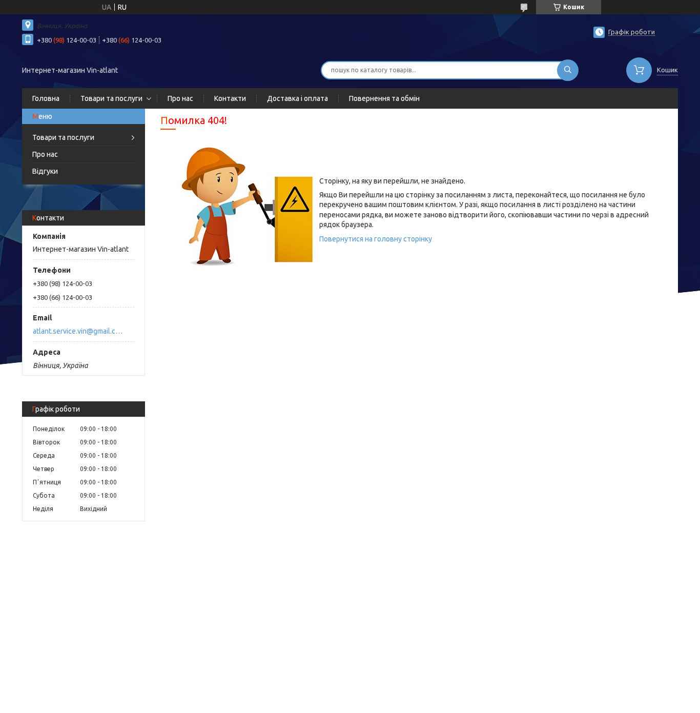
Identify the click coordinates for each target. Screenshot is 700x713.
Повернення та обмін (384, 98)
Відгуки (45, 171)
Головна (45, 98)
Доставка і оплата (297, 98)
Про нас (180, 98)
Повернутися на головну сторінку (375, 239)
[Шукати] (568, 70)
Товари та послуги (111, 98)
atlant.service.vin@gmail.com (77, 331)
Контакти (230, 98)
